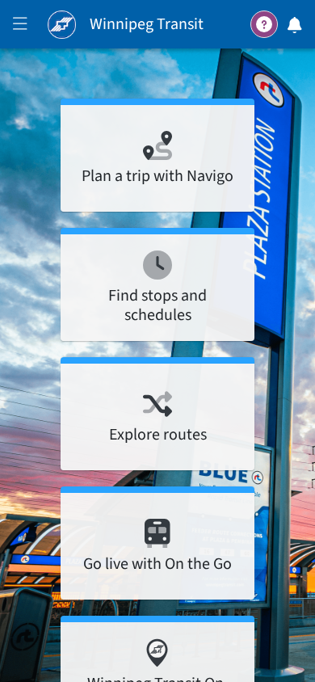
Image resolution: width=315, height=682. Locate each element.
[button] (20, 26)
